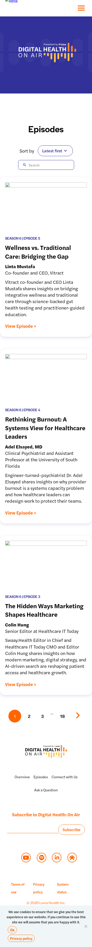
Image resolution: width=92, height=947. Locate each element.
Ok (12, 929)
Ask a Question (46, 789)
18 (62, 716)
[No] (85, 926)
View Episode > (20, 326)
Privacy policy (21, 938)
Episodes (40, 776)
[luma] (46, 751)
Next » (78, 716)
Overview (22, 776)
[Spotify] (41, 857)
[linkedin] (56, 857)
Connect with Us (64, 776)
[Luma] (72, 857)
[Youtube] (26, 857)
